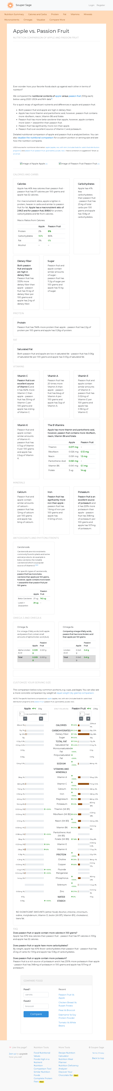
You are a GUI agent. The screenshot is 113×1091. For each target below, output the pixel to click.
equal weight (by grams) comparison (75, 693)
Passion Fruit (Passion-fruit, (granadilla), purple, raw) (45, 151)
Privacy (101, 1053)
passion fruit (75, 96)
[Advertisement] (56, 64)
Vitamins (75, 14)
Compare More (57, 20)
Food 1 (27, 989)
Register (101, 5)
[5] (37, 565)
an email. (16, 154)
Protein (55, 14)
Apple (42, 163)
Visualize (41, 20)
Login (91, 5)
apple (58, 96)
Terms (94, 1053)
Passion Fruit (90, 163)
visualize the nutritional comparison (35, 137)
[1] (51, 99)
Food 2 (27, 1001)
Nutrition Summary (14, 14)
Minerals (88, 14)
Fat (64, 14)
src (46, 164)
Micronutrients (11, 20)
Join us (12, 1054)
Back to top (98, 1058)
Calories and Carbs (37, 14)
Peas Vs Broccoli (67, 1010)
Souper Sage (23, 5)
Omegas (28, 20)
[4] (36, 565)
